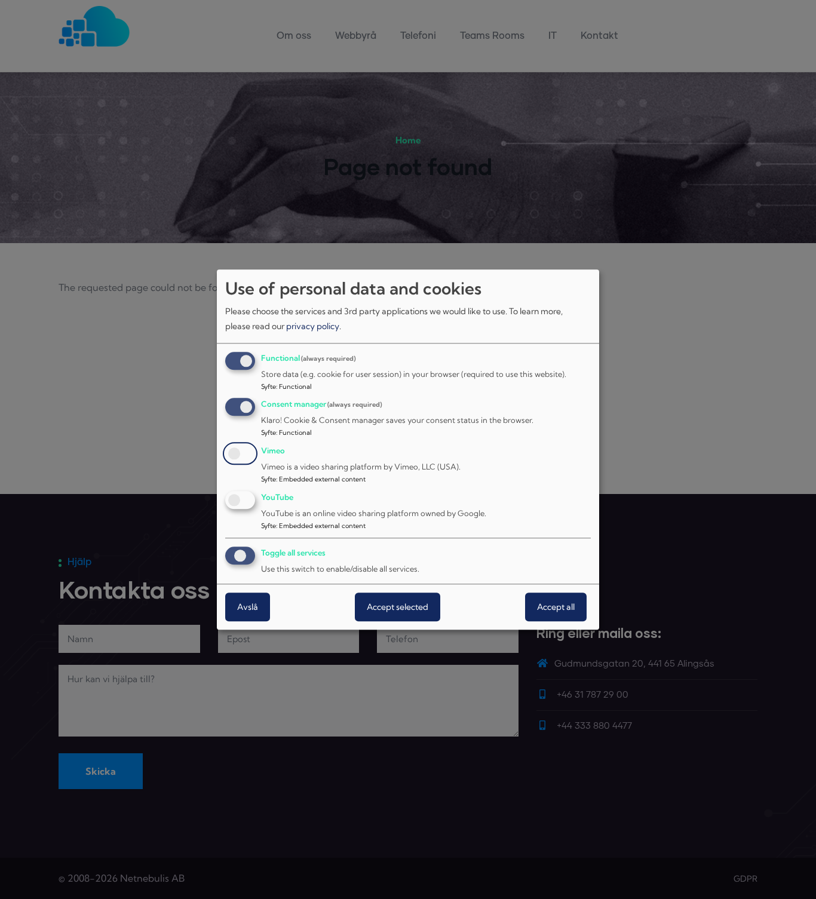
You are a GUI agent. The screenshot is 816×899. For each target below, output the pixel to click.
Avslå (247, 607)
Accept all (556, 607)
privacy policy (312, 326)
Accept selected (397, 607)
